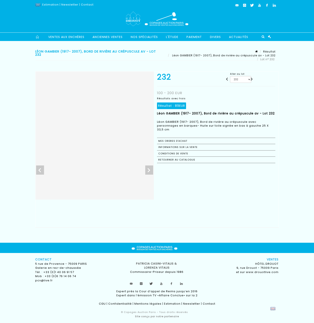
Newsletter (69, 5)
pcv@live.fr (44, 280)
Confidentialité (120, 304)
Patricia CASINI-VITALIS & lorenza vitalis (157, 266)
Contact (87, 5)
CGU (102, 304)
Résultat (269, 51)
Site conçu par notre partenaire (157, 316)
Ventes (273, 259)
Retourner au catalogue (176, 159)
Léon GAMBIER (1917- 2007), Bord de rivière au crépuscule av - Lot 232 (223, 55)
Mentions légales (147, 304)
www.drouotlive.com (262, 272)
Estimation (50, 5)
